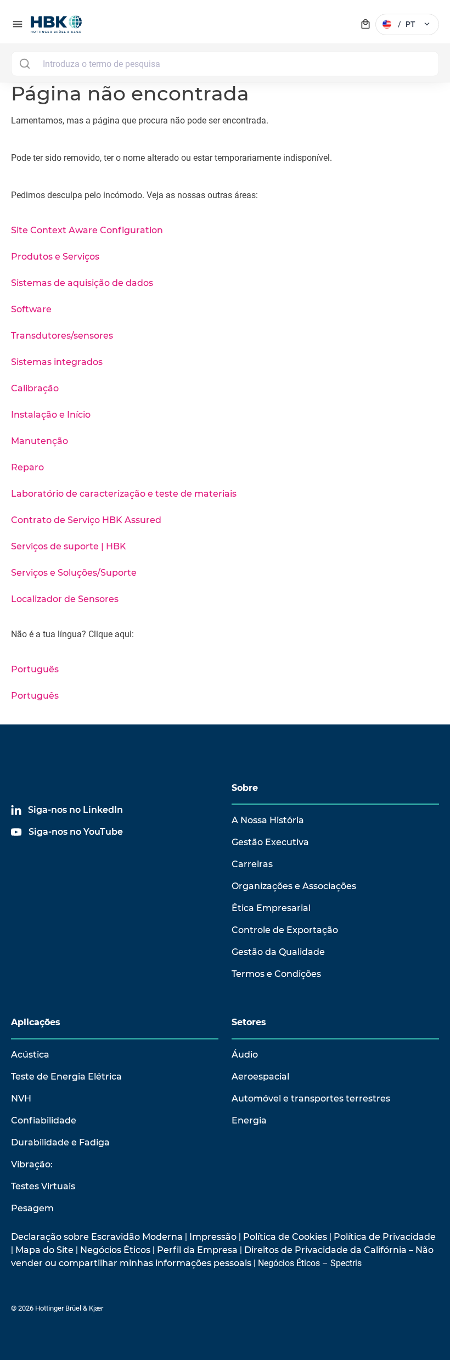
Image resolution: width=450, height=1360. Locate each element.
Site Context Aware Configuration (87, 230)
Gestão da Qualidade (278, 952)
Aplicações (35, 1022)
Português (35, 669)
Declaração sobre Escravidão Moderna (97, 1237)
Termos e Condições (276, 974)
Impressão (213, 1237)
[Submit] (24, 64)
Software (31, 309)
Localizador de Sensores (65, 599)
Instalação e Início (51, 414)
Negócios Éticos (115, 1250)
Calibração (35, 388)
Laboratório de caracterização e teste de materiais (124, 493)
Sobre (245, 788)
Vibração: (32, 1164)
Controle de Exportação (285, 930)
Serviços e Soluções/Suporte (74, 572)
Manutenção (39, 441)
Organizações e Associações (294, 886)
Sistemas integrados (57, 362)
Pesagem (32, 1208)
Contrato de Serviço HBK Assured (86, 520)
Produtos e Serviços (55, 256)
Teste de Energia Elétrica (66, 1076)
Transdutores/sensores (62, 335)
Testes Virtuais (43, 1186)
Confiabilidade (43, 1120)
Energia (249, 1120)
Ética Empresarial (271, 908)
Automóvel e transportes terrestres (311, 1098)
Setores (249, 1022)
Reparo (27, 467)
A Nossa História (268, 820)
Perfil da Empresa (197, 1250)
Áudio (245, 1054)
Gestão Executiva (270, 842)
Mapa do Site (44, 1250)
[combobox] (225, 63)
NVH (21, 1098)
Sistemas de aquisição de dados (82, 283)
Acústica (30, 1054)
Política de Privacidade (385, 1237)
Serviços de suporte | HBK (68, 546)
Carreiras (252, 864)
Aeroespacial (260, 1076)
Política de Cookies (285, 1237)
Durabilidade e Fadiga (60, 1142)
